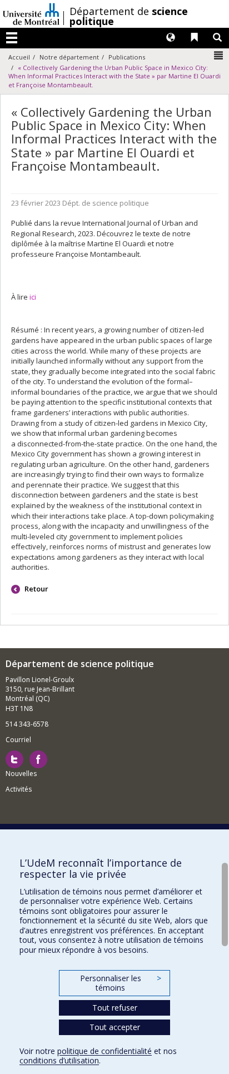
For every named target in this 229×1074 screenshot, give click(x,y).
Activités (19, 789)
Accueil (19, 57)
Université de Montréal (31, 14)
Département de (128, 16)
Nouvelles (21, 773)
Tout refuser (114, 1007)
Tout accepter (114, 1027)
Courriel (18, 739)
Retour (35, 589)
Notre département (69, 57)
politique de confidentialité (104, 1051)
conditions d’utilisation (59, 1060)
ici (33, 297)
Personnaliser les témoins (120, 983)
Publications (126, 57)
